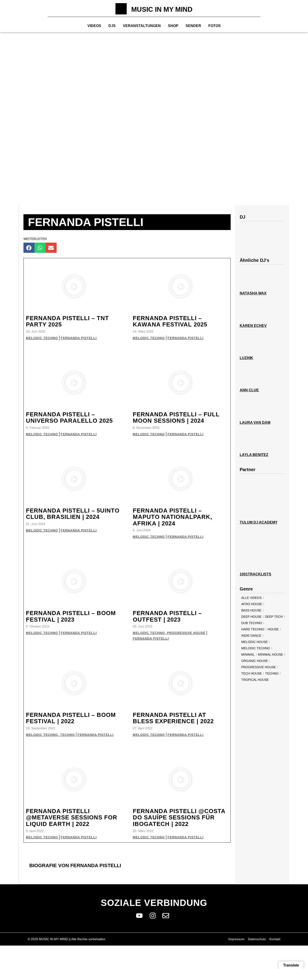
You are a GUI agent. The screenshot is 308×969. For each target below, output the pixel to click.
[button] (28, 248)
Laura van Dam (255, 422)
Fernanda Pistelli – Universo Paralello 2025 (69, 417)
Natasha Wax (253, 293)
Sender (193, 26)
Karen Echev (253, 326)
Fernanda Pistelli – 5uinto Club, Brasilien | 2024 (73, 513)
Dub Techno (251, 623)
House (273, 629)
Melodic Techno (42, 338)
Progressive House (186, 633)
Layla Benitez (254, 455)
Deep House (251, 616)
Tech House (251, 673)
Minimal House (270, 654)
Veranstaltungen (142, 26)
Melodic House (254, 642)
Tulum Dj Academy (259, 522)
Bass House (251, 610)
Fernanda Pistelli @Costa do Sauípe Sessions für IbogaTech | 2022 (179, 817)
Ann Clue (249, 390)
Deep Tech (274, 616)
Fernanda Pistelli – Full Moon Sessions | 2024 (176, 417)
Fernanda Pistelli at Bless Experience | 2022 (173, 718)
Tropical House (255, 680)
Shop (173, 26)
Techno (67, 734)
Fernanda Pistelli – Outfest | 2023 (167, 616)
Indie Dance (251, 635)
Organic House (254, 661)
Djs (112, 26)
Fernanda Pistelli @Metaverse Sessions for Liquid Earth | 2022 (71, 817)
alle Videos (251, 598)
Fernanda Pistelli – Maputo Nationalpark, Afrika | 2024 (172, 517)
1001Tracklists (255, 574)
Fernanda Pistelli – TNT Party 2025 (67, 321)
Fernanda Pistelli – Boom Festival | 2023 (71, 616)
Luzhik (246, 358)
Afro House (251, 604)
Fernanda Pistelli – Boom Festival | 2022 (71, 718)
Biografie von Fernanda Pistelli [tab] (75, 865)
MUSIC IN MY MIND (162, 9)
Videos (94, 26)
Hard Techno (252, 629)
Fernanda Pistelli (79, 338)
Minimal (248, 654)
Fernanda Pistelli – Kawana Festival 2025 (170, 321)
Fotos (214, 26)
